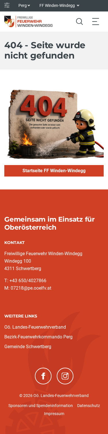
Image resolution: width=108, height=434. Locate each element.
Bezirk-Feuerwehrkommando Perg (38, 337)
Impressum (54, 413)
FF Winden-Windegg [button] (57, 5)
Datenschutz (88, 405)
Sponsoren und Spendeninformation (40, 405)
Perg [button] (22, 5)
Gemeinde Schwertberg (27, 346)
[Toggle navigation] (96, 21)
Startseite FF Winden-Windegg (54, 170)
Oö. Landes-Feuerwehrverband (35, 327)
